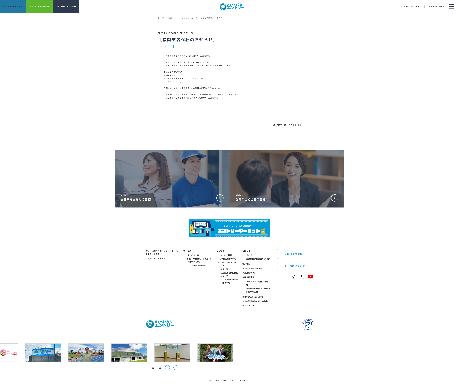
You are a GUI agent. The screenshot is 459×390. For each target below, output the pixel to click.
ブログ (249, 255)
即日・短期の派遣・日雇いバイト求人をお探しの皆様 (162, 252)
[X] (302, 278)
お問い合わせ (297, 266)
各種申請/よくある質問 (252, 297)
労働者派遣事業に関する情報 (255, 301)
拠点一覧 (224, 269)
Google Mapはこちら (174, 81)
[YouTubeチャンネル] (310, 278)
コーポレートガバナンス (229, 264)
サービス (187, 251)
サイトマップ (248, 305)
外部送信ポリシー (250, 273)
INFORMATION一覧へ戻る (284, 125)
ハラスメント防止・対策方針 (258, 283)
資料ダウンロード (297, 254)
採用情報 (246, 264)
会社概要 (220, 251)
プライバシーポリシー (252, 268)
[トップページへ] (160, 326)
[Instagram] (293, 278)
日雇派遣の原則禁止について (229, 274)
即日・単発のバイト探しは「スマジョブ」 (199, 260)
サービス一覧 (193, 255)
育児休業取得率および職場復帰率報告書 (258, 290)
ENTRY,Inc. (221, 380)
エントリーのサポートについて (229, 281)
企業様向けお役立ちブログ (258, 259)
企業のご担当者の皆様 (156, 258)
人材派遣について (228, 259)
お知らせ (246, 251)
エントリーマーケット (197, 265)
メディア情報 (226, 255)
